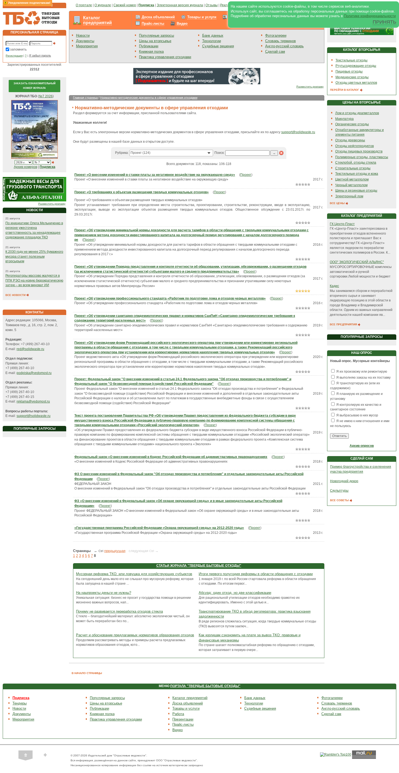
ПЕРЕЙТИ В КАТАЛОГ (345, 89)
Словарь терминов (280, 41)
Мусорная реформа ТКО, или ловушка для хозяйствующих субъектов (134, 574)
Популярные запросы (156, 35)
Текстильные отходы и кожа (356, 174)
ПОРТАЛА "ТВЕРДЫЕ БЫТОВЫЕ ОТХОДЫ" (205, 686)
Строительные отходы (352, 168)
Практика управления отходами (165, 57)
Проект (245, 175)
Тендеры (19, 703)
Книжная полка (151, 51)
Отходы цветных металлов (356, 83)
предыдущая (114, 551)
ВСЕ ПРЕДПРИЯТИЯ (344, 324)
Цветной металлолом (352, 179)
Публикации (148, 46)
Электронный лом (349, 196)
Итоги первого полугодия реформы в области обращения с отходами (256, 574)
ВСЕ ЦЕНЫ (338, 203)
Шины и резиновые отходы (356, 190)
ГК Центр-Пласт (342, 224)
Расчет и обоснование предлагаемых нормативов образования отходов (135, 635)
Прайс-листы (153, 23)
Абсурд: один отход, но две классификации (235, 593)
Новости (83, 35)
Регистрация (14, 55)
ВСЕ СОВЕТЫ (340, 500)
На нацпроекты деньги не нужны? (103, 593)
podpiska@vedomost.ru (34, 373)
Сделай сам (275, 51)
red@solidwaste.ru (30, 349)
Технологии (211, 41)
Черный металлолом (351, 185)
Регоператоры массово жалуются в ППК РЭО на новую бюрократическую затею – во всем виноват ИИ (34, 280)
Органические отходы (352, 124)
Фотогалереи (275, 35)
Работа (178, 714)
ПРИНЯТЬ (384, 22)
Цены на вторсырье (155, 41)
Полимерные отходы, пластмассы (361, 157)
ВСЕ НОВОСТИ (15, 295)
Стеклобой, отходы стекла (355, 162)
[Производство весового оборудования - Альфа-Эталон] (34, 189)
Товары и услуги (201, 17)
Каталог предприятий (97, 20)
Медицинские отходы (352, 77)
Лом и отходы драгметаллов (357, 113)
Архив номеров (25, 167)
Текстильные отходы (351, 60)
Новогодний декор (344, 481)
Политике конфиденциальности (370, 16)
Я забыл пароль (40, 55)
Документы (85, 41)
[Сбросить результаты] (281, 153)
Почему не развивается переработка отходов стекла (119, 611)
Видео (182, 23)
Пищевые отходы (349, 71)
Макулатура (344, 119)
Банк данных (212, 35)
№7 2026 (46, 96)
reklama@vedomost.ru (33, 401)
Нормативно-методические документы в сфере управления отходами (148, 97)
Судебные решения (218, 46)
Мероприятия (87, 46)
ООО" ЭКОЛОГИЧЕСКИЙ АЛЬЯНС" (357, 262)
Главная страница (85, 97)
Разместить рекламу (51, 203)
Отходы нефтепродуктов (354, 146)
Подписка (20, 698)
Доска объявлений (158, 17)
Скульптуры (339, 491)
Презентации (182, 719)
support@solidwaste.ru (33, 416)
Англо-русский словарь (284, 46)
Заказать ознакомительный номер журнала (34, 86)
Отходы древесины (350, 140)
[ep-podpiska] (196, 76)
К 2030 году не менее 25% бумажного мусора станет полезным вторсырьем (34, 256)
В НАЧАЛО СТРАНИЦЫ (87, 673)
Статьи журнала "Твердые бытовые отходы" (198, 566)
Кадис (334, 286)
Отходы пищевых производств (358, 151)
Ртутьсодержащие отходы (355, 66)
